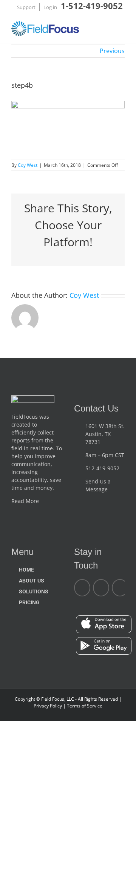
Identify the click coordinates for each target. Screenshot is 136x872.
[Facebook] (82, 587)
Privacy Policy (48, 706)
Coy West (27, 165)
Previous (112, 51)
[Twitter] (120, 587)
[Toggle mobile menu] (122, 30)
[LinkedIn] (101, 587)
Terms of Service (84, 706)
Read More (25, 501)
